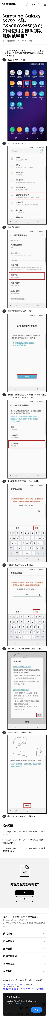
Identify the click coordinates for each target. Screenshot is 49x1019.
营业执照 (40, 989)
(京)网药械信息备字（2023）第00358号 (19, 989)
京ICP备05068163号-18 (12, 985)
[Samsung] (8, 4)
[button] (24, 933)
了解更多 (17, 1003)
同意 (37, 1010)
